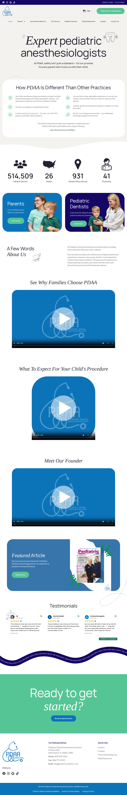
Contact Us (115, 21)
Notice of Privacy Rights (71, 791)
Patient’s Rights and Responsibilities (46, 791)
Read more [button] (14, 633)
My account (120, 2)
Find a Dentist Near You (38, 21)
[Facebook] (3, 2)
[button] (106, 626)
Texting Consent (88, 791)
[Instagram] (7, 2)
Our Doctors (55, 21)
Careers (103, 21)
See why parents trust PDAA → (63, 130)
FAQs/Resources (105, 758)
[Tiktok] (14, 2)
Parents (20, 21)
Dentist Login (107, 2)
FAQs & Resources (88, 21)
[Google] (11, 2)
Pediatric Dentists (71, 21)
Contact (101, 751)
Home (10, 21)
